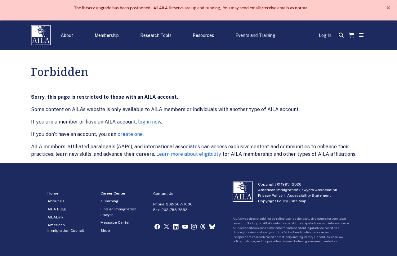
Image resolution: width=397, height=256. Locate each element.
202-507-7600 (179, 204)
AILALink (55, 217)
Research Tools (156, 35)
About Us (56, 201)
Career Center (113, 193)
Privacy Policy (270, 195)
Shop (105, 230)
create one (130, 134)
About (67, 35)
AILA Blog (56, 209)
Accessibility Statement (309, 195)
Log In (325, 35)
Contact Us (163, 193)
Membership (107, 35)
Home (52, 193)
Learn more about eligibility (188, 154)
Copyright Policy (273, 201)
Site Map (298, 201)
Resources (203, 35)
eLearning (109, 201)
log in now (149, 122)
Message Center (115, 222)
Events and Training (255, 35)
